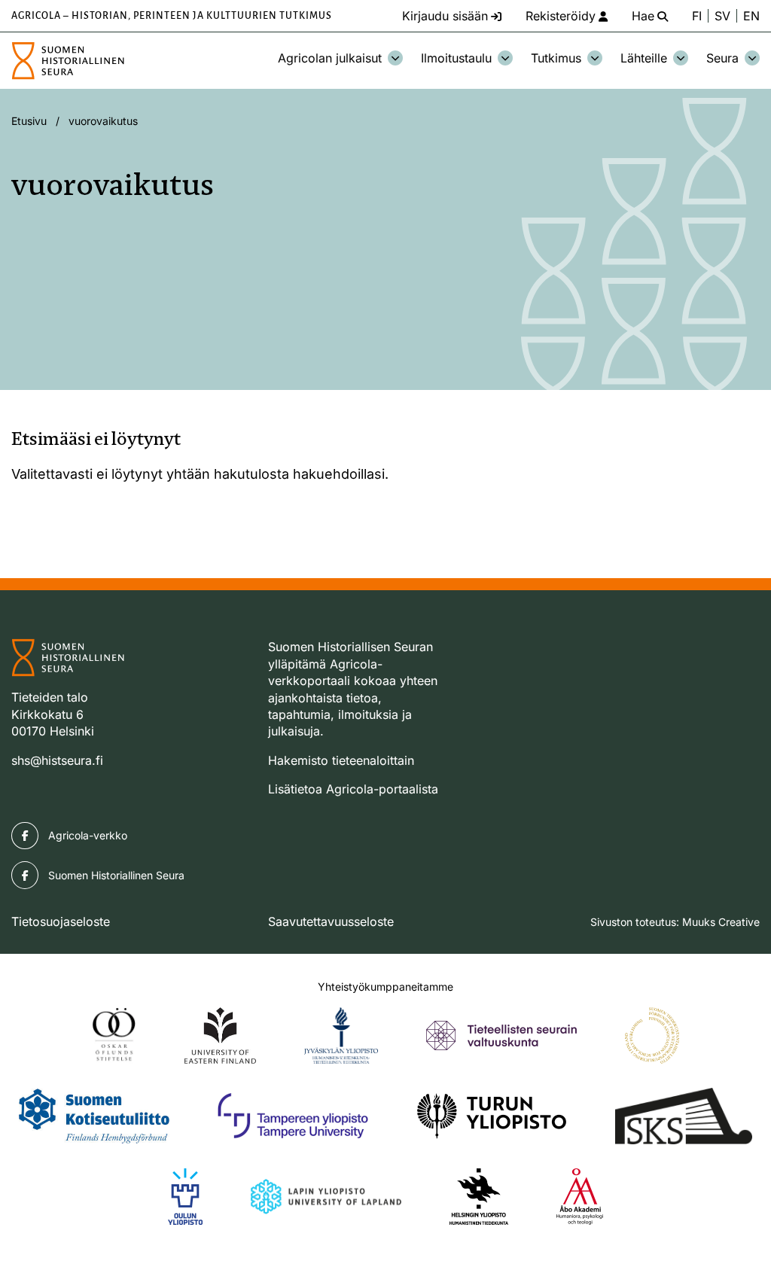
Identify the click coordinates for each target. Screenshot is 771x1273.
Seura (722, 57)
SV (722, 16)
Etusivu (29, 120)
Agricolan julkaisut (330, 57)
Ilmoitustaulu (456, 57)
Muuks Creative (721, 921)
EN (751, 16)
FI (697, 16)
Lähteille (643, 57)
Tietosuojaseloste (60, 921)
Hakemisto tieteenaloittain (341, 760)
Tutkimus (556, 57)
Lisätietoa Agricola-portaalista (353, 788)
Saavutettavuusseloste (331, 921)
